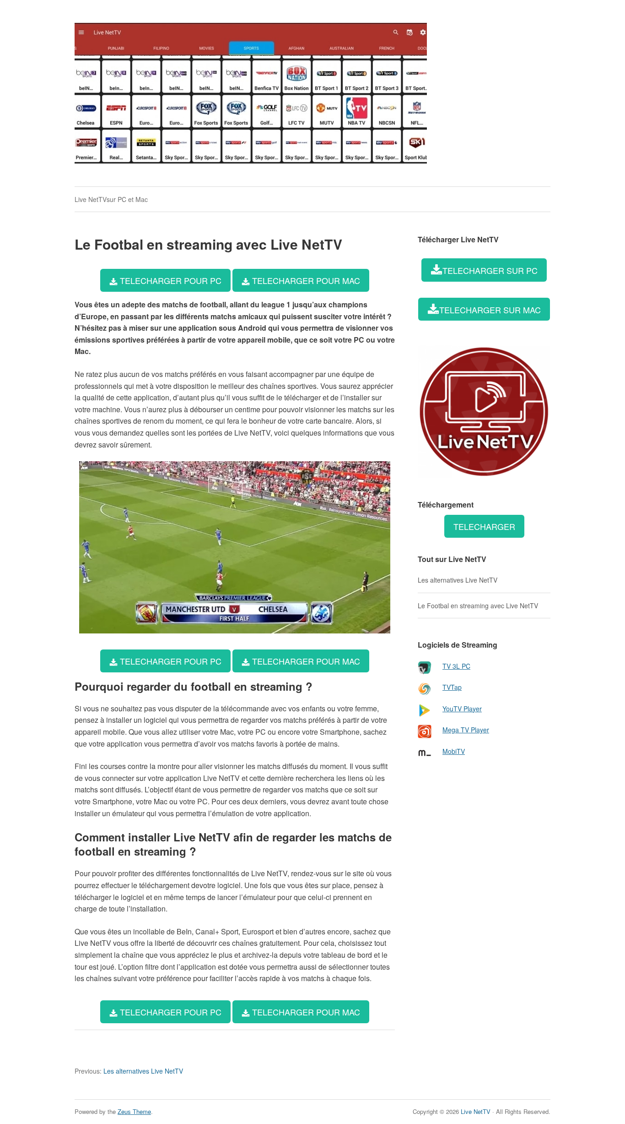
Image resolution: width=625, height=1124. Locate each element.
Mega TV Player (465, 729)
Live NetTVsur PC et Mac (111, 199)
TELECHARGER (484, 526)
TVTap (452, 687)
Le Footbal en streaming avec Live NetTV (478, 605)
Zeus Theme (134, 1111)
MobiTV (453, 751)
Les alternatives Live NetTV (129, 1070)
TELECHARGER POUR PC (169, 280)
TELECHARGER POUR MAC (305, 280)
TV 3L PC (456, 666)
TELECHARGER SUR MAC (490, 310)
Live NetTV (475, 1111)
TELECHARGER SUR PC (490, 270)
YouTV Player (462, 708)
